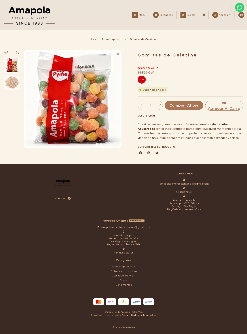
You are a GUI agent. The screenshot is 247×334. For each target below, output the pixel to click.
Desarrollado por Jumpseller (139, 315)
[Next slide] (16, 53)
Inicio (94, 39)
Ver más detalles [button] (123, 252)
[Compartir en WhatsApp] (149, 153)
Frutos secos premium (123, 271)
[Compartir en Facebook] (140, 153)
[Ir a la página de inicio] (29, 15)
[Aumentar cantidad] (160, 105)
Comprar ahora (184, 105)
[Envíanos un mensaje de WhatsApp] (239, 7)
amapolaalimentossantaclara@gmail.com (184, 183)
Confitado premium (123, 275)
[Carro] (241, 15)
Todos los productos (113, 39)
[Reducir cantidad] (141, 105)
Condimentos (124, 284)
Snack (123, 280)
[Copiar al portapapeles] (157, 153)
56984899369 (184, 192)
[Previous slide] (8, 53)
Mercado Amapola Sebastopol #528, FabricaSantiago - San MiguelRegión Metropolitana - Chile (184, 205)
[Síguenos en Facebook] (203, 14)
